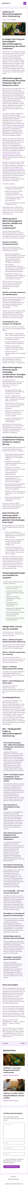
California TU (6, 3)
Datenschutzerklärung (13, 1179)
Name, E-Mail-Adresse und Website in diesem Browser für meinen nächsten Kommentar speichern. (13, 1161)
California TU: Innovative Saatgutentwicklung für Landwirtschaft (11, 1070)
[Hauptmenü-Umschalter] (24, 3)
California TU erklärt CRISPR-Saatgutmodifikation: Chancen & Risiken (13, 1095)
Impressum (13, 1176)
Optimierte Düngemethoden (17, 169)
